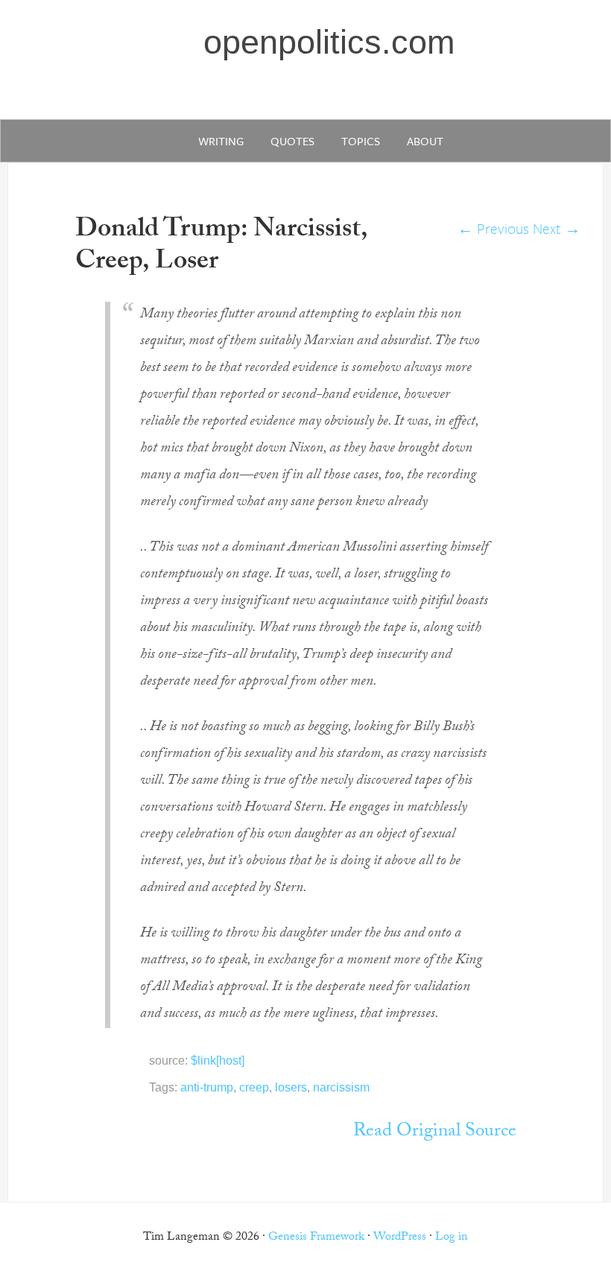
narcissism (341, 1087)
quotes (292, 141)
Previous (493, 228)
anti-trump (206, 1087)
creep (254, 1087)
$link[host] (217, 1060)
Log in (451, 1238)
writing (221, 141)
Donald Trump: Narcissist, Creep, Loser (221, 247)
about (425, 141)
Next (556, 228)
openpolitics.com (329, 42)
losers (291, 1087)
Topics (360, 141)
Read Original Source (434, 1132)
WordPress (399, 1238)
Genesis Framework (316, 1238)
